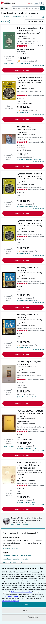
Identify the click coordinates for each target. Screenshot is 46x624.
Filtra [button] (7, 21)
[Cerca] (42, 8)
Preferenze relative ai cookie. (21, 592)
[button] (36, 66)
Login (36, 3)
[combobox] (26, 8)
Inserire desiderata (10, 548)
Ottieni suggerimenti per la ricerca (17, 555)
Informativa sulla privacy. (10, 601)
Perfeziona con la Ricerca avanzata (18, 17)
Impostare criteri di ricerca (14, 562)
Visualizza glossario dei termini (15, 559)
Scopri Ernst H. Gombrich (20, 525)
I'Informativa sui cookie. (10, 596)
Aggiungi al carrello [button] (23, 70)
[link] (43, 17)
